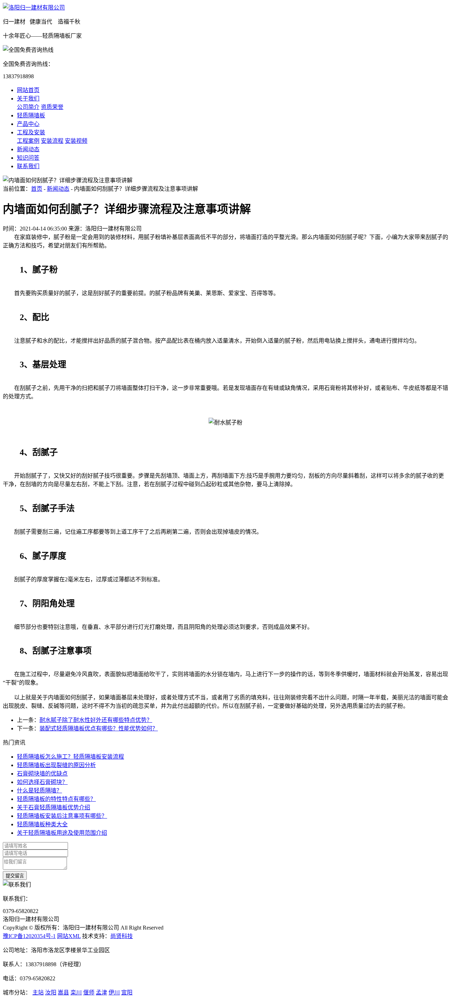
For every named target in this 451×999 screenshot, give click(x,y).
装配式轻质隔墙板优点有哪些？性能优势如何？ (98, 728)
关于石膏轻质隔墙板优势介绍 (53, 807)
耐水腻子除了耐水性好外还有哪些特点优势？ (95, 720)
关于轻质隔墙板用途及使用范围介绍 (62, 833)
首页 (36, 189)
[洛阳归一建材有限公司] (34, 8)
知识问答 (28, 158)
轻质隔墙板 (31, 115)
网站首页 (28, 90)
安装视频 (76, 141)
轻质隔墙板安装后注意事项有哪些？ (62, 816)
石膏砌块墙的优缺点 (42, 774)
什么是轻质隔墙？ (39, 790)
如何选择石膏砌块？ (42, 782)
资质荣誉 (52, 107)
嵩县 (63, 992)
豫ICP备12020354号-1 (29, 936)
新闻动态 (28, 149)
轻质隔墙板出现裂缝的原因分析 (56, 765)
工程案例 (28, 141)
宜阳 (126, 992)
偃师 (88, 992)
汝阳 (50, 992)
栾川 (76, 992)
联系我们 (28, 166)
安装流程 (52, 141)
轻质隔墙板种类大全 (42, 824)
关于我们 (28, 99)
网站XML (69, 936)
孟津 (101, 992)
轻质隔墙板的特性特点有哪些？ (56, 799)
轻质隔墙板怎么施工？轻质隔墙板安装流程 (70, 757)
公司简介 (28, 107)
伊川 (114, 992)
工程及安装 (31, 132)
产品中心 (28, 124)
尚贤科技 (121, 936)
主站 (38, 992)
